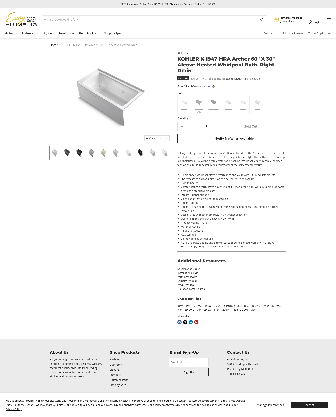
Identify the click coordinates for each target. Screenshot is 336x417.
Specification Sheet (188, 269)
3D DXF (208, 305)
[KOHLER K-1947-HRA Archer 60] (128, 153)
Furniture (65, 33)
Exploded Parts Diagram (191, 288)
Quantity (182, 118)
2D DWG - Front (260, 305)
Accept (309, 405)
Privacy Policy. (14, 409)
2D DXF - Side (248, 309)
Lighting (48, 33)
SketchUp (229, 305)
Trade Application (320, 33)
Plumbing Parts (89, 33)
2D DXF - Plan (230, 309)
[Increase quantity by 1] (206, 126)
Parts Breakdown (187, 277)
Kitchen (9, 33)
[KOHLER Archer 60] (55, 153)
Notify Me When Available (234, 138)
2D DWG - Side (193, 309)
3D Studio (243, 305)
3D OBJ (218, 305)
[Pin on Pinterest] (196, 322)
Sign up (189, 372)
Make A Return (293, 33)
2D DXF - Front (212, 309)
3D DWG (197, 305)
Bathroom (29, 33)
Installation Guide (187, 273)
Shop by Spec (113, 33)
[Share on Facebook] (179, 322)
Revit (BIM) (183, 305)
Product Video (185, 284)
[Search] (262, 20)
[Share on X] (185, 322)
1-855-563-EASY (237, 373)
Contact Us (270, 33)
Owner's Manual (187, 280)
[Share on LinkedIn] (191, 322)
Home (54, 45)
